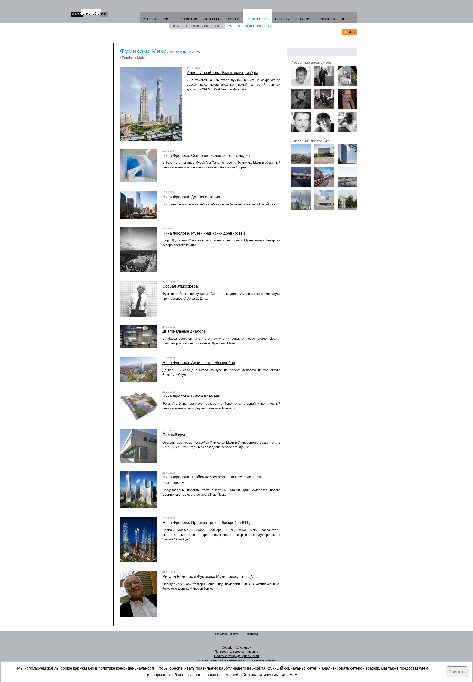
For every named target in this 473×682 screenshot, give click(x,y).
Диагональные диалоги (183, 331)
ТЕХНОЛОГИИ (187, 19)
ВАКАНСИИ (326, 19)
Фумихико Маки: (144, 51)
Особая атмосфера (180, 286)
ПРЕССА (233, 19)
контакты (252, 633)
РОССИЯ (149, 19)
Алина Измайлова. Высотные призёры (222, 73)
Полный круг (174, 435)
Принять (457, 671)
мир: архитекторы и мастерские (251, 26)
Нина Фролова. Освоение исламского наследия (206, 155)
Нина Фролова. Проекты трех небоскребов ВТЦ (206, 523)
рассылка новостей (227, 633)
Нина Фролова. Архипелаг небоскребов (198, 363)
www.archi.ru (89, 13)
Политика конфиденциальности (236, 656)
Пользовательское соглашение (236, 651)
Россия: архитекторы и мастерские (195, 26)
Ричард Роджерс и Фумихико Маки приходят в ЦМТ (209, 576)
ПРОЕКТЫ (282, 19)
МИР (167, 19)
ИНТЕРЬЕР (212, 19)
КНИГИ (346, 19)
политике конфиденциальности (126, 668)
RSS (351, 32)
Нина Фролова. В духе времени (191, 396)
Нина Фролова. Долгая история (191, 197)
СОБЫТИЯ (304, 19)
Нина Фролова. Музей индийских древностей (203, 233)
